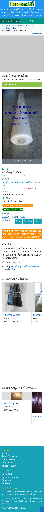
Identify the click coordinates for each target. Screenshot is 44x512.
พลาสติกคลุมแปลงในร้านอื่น (19, 388)
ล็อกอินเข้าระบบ (9, 460)
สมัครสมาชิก (7, 463)
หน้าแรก (5, 25)
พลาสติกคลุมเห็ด (11, 403)
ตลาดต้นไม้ (7, 474)
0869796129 (19, 217)
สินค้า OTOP (7, 483)
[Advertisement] (22, 54)
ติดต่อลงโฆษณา (9, 466)
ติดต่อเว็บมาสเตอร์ (10, 456)
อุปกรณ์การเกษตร (17, 25)
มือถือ (37, 221)
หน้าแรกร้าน (10, 84)
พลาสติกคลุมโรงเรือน (15, 75)
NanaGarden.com (10, 21)
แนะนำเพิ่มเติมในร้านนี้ (15, 279)
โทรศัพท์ (28, 221)
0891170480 (7, 217)
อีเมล (18, 221)
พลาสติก (29, 25)
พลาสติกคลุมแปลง (9, 28)
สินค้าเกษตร (7, 480)
